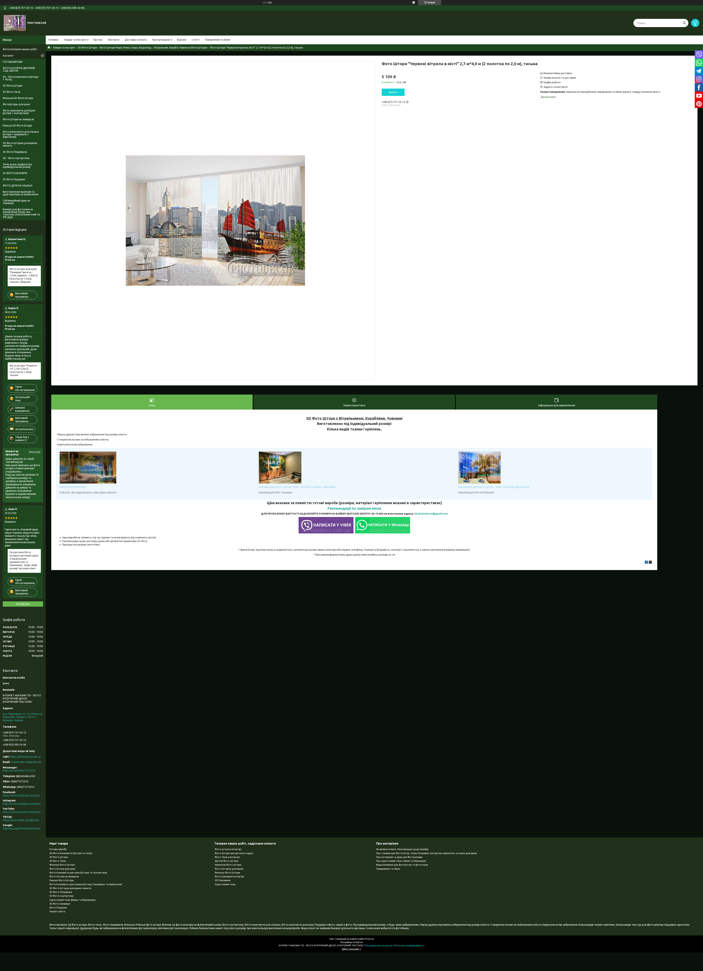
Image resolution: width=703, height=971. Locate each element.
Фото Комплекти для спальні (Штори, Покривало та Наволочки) (85, 884)
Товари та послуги (64, 47)
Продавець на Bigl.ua (351, 942)
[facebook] (646, 562)
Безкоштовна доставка (558, 73)
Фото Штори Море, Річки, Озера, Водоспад (125, 47)
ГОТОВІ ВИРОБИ (13, 61)
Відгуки (181, 39)
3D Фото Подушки (14, 179)
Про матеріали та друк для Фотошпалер (399, 857)
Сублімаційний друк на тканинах (16, 202)
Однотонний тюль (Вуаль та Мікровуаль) (72, 900)
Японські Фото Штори (62, 864)
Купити (393, 92)
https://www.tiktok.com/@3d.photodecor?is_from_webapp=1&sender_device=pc (23, 820)
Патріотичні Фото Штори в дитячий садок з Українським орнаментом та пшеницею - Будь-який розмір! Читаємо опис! (24, 560)
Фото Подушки (58, 907)
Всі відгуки (22, 603)
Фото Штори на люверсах (18, 119)
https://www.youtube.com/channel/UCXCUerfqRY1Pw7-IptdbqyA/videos (23, 812)
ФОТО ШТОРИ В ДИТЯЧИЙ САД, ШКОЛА (19, 69)
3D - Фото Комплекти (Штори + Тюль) (20, 78)
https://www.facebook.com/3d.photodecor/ (23, 795)
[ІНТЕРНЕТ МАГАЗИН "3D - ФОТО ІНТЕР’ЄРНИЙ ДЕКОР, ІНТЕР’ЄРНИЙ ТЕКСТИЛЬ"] (15, 22)
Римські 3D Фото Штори (17, 125)
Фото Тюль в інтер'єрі (227, 857)
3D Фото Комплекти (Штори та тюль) (70, 853)
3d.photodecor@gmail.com (431, 513)
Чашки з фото (57, 911)
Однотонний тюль (225, 884)
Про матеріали (161, 39)
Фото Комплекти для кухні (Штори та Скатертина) (78, 872)
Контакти (113, 39)
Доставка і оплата (136, 39)
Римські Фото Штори (61, 880)
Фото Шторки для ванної (229, 868)
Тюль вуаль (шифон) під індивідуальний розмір (17, 165)
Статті (196, 39)
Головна (53, 39)
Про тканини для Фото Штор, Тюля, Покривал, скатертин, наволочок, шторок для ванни (426, 853)
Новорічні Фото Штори (228, 864)
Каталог (8, 55)
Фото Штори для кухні (62, 868)
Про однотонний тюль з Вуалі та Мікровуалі (401, 861)
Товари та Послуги (75, 39)
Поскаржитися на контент (379, 945)
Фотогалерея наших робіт (20, 49)
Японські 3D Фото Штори (18, 98)
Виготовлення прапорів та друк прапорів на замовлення (20, 193)
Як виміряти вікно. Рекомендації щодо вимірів (402, 849)
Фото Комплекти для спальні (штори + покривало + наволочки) (21, 134)
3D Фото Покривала (15, 151)
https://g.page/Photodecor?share (21, 828)
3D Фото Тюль (12, 91)
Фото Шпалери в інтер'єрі (229, 876)
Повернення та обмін (217, 39)
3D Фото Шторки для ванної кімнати (20, 144)
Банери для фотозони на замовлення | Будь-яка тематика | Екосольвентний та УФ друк (21, 213)
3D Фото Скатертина (61, 896)
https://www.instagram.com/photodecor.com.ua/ (23, 803)
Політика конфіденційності (409, 945)
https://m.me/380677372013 (19, 770)
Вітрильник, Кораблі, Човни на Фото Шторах (180, 47)
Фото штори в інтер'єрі (228, 849)
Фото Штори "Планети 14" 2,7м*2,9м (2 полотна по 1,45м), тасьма (23, 370)
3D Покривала (222, 880)
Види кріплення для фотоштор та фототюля (402, 864)
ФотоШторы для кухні (16, 104)
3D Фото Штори (87, 47)
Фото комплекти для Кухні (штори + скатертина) (19, 112)
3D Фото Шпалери (59, 903)
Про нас (98, 39)
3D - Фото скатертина (16, 158)
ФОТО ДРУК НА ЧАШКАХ (17, 185)
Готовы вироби (58, 849)
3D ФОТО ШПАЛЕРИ (15, 173)
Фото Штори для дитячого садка (234, 853)
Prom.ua (369, 939)
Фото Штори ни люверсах (64, 876)
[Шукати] (684, 23)
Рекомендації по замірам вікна (354, 508)
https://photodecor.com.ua (25, 756)
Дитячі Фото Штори (226, 861)
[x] (650, 562)
